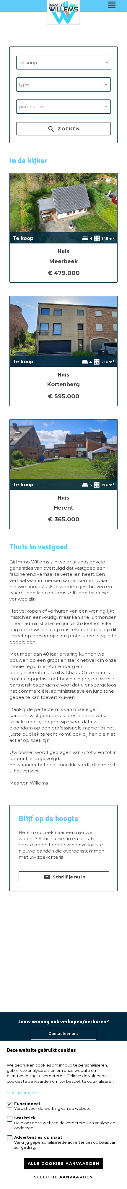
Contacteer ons (63, 1033)
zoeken (68, 129)
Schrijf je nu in (68, 877)
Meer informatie (22, 1092)
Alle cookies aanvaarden (64, 1163)
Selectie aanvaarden (63, 1177)
